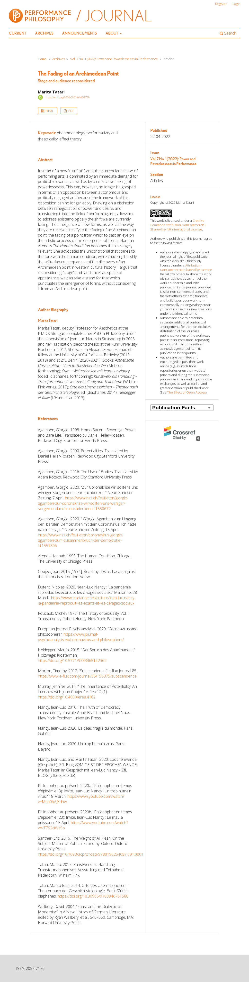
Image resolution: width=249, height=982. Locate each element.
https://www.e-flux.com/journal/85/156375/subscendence (87, 676)
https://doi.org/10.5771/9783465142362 (72, 660)
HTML (49, 111)
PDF (71, 111)
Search (229, 33)
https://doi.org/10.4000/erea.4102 (67, 697)
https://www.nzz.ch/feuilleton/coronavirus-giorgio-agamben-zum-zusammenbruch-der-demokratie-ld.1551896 (80, 540)
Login (236, 3)
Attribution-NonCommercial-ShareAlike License (186, 267)
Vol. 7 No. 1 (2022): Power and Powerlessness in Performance (114, 59)
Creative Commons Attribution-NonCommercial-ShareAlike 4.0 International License (178, 224)
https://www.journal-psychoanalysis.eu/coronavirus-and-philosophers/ (81, 637)
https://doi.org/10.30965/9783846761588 (93, 896)
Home (42, 59)
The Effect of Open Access (186, 392)
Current (17, 33)
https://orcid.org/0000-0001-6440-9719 (67, 97)
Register (221, 3)
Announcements (79, 33)
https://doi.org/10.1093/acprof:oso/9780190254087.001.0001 (90, 854)
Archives (44, 33)
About (112, 33)
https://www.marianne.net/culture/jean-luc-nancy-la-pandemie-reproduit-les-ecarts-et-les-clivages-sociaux (86, 600)
